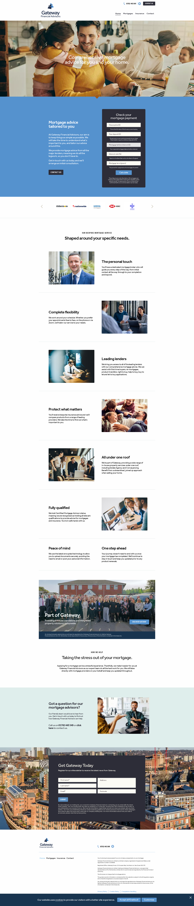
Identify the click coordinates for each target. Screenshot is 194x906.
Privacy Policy (102, 891)
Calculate (123, 172)
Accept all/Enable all (129, 899)
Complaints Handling (129, 891)
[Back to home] (46, 842)
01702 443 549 (131, 3)
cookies (59, 899)
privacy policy (81, 813)
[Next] (152, 206)
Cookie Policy (114, 891)
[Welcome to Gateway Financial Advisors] (49, 9)
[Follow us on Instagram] (139, 3)
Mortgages (128, 13)
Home (118, 13)
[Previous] (41, 206)
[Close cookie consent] (191, 897)
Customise (149, 899)
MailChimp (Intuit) (79, 810)
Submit (63, 799)
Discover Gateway (139, 621)
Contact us (149, 3)
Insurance (139, 13)
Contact (150, 13)
